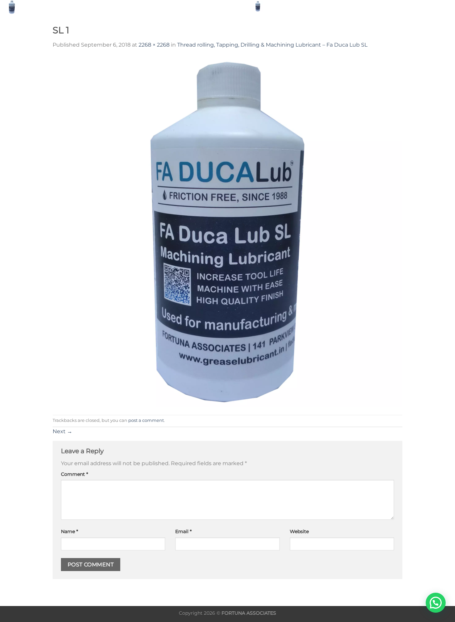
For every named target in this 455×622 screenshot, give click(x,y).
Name (69, 531)
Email (183, 531)
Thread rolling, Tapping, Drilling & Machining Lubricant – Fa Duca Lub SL (272, 45)
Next (62, 431)
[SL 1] (227, 231)
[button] (436, 603)
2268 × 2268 (154, 45)
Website (299, 531)
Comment (74, 474)
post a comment (146, 420)
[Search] (273, 6)
